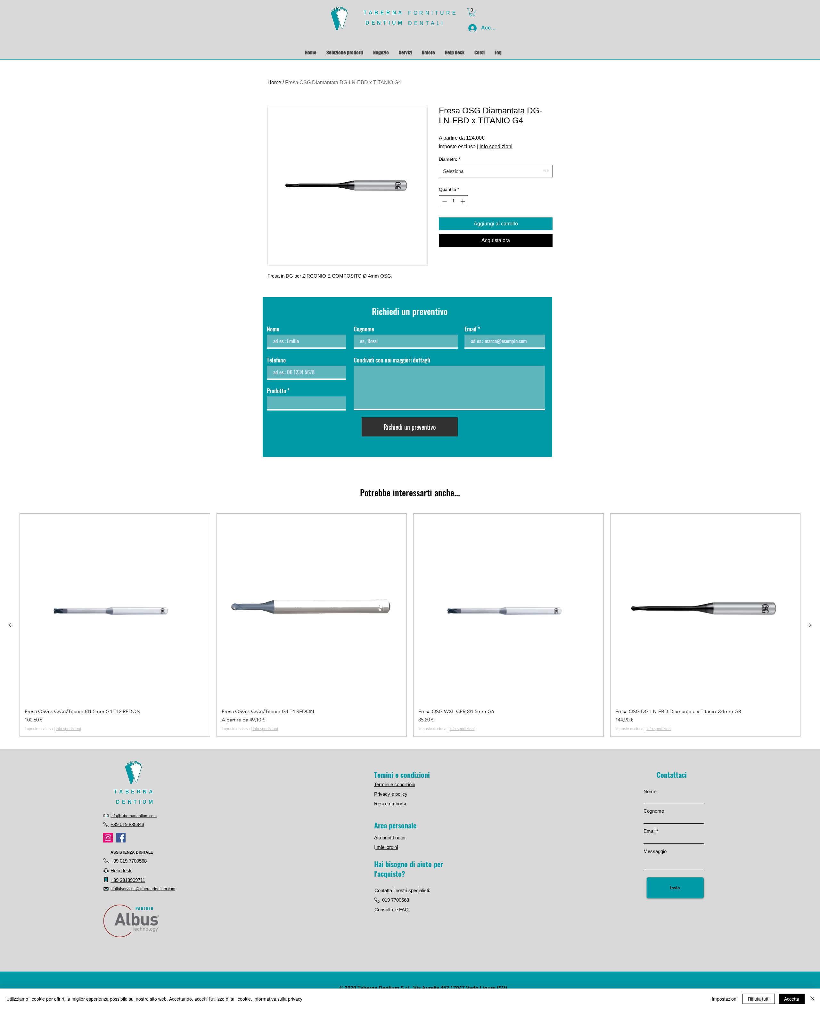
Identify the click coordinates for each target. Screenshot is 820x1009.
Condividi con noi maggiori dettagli (392, 360)
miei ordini (386, 847)
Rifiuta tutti (758, 999)
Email (470, 329)
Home (274, 82)
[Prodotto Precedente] (10, 625)
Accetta (791, 999)
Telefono (276, 360)
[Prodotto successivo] (810, 625)
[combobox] (496, 171)
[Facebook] (121, 837)
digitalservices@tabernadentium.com (143, 889)
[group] (410, 625)
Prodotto (276, 391)
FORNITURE (433, 13)
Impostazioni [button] (724, 999)
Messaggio (655, 851)
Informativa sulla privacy (277, 999)
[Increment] (463, 201)
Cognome (364, 329)
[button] (472, 12)
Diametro (449, 159)
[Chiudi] (812, 999)
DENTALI (426, 23)
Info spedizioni (496, 146)
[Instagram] (108, 837)
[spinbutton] (453, 201)
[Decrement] (444, 201)
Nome (273, 329)
